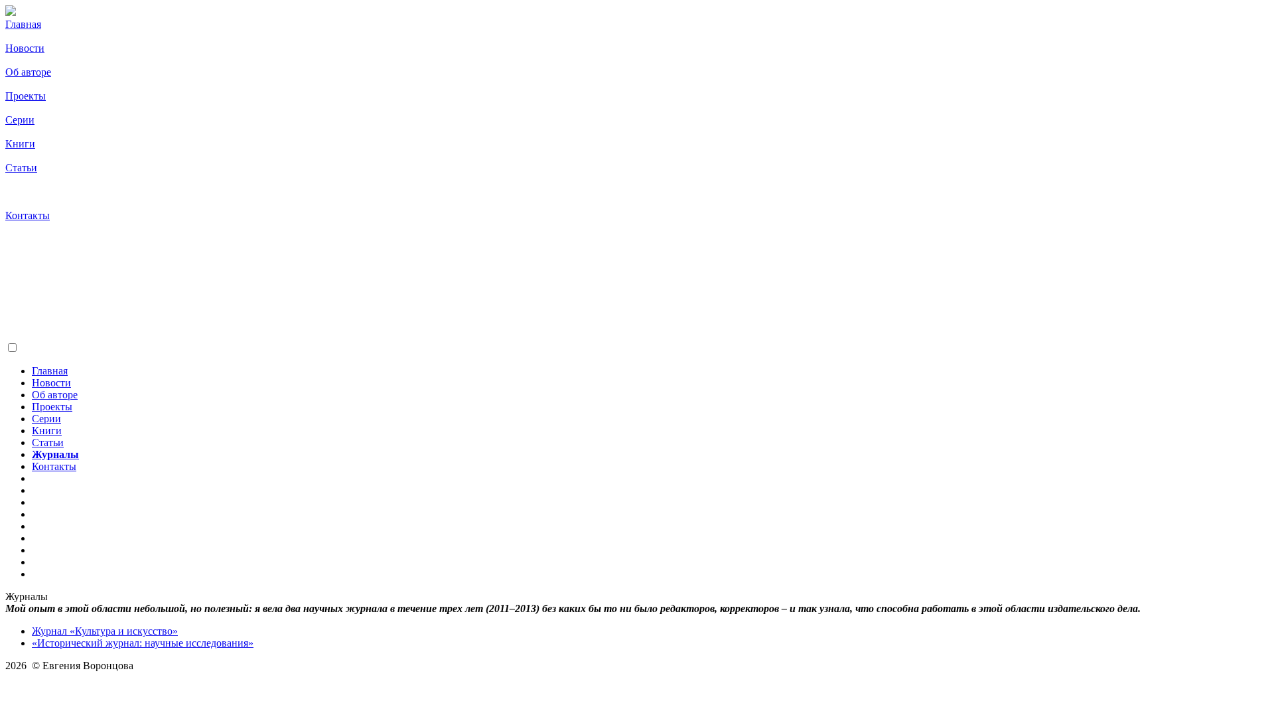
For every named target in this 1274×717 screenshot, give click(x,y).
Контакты (27, 215)
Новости (24, 48)
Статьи (21, 167)
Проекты (25, 96)
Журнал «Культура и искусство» (105, 631)
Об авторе (28, 72)
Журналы (28, 191)
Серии (20, 119)
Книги (20, 143)
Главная (23, 24)
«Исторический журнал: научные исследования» (142, 643)
